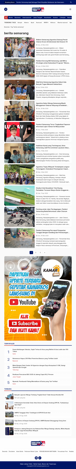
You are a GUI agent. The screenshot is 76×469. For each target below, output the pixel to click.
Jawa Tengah (37, 17)
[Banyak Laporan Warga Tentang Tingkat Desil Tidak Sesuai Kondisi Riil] (9, 396)
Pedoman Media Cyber (31, 451)
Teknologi (15, 370)
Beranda (4, 451)
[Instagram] (36, 457)
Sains (14, 354)
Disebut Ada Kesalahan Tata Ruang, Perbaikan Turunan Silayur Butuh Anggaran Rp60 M (52, 190)
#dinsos (52, 22)
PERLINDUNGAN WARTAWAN (47, 451)
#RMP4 (46, 22)
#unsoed (39, 22)
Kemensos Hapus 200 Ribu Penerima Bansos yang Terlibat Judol (35, 358)
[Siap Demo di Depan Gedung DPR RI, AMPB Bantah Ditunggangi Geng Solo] (9, 422)
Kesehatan (47, 17)
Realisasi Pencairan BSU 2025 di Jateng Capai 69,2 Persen (33, 374)
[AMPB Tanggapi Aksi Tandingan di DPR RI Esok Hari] (9, 414)
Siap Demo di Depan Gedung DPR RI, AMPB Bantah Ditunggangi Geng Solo (40, 421)
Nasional (70, 17)
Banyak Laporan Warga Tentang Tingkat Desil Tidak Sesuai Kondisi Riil (38, 395)
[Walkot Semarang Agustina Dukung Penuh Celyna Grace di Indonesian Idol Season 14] (19, 47)
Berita (11, 17)
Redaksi (71, 451)
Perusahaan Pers (63, 451)
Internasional (27, 17)
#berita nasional (62, 22)
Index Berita (19, 451)
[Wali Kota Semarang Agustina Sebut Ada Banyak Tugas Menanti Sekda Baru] (19, 90)
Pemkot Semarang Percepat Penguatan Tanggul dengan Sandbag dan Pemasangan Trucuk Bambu (52, 232)
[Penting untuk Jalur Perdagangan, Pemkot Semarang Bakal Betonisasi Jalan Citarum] (19, 217)
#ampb (20, 22)
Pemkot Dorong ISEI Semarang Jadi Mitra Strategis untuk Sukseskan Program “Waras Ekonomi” (52, 63)
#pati (32, 22)
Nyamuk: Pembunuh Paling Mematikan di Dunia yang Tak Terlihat (35, 381)
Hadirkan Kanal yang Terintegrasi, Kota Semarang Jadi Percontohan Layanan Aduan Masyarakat (52, 148)
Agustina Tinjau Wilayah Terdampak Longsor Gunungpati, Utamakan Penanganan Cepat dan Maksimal (53, 169)
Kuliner (55, 17)
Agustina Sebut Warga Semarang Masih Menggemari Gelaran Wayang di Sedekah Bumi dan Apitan (51, 105)
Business (18, 17)
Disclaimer (12, 451)
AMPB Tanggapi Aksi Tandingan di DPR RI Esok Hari (32, 413)
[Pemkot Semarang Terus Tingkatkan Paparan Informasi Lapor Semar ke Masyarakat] (19, 132)
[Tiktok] (39, 457)
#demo (26, 22)
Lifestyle (62, 17)
